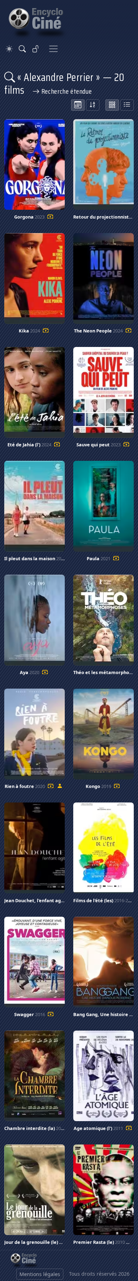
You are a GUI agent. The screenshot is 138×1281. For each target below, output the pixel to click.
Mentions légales (39, 1274)
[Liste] (127, 105)
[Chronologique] (78, 105)
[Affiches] (112, 105)
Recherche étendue (66, 91)
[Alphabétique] (92, 105)
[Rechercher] (22, 49)
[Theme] (9, 49)
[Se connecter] (35, 49)
